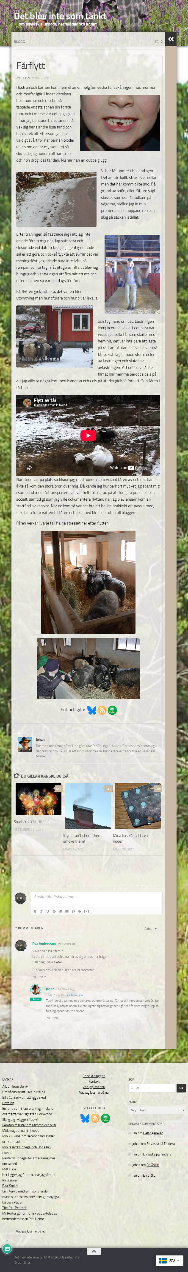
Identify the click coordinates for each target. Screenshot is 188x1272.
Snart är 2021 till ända (32, 821)
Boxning (8, 1103)
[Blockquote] (73, 911)
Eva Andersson (74, 995)
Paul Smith (10, 1186)
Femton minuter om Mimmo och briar (29, 1125)
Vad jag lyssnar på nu (31, 1231)
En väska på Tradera (161, 1144)
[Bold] (35, 911)
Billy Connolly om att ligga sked (24, 1097)
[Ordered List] (60, 911)
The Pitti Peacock (14, 1208)
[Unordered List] (67, 911)
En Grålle (153, 1165)
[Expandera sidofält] (171, 39)
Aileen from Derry (15, 1086)
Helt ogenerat (153, 1133)
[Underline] (47, 911)
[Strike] (54, 911)
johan (25, 78)
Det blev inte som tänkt (60, 16)
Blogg (19, 42)
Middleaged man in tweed (20, 1131)
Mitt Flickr (9, 1169)
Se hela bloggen (94, 1076)
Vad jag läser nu (94, 1087)
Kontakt (94, 1081)
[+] (86, 911)
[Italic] (41, 911)
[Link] (80, 911)
